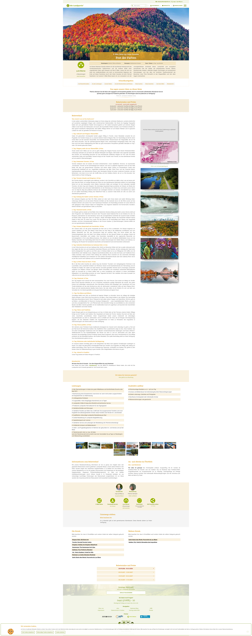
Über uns (101, 608)
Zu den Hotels (108, 83)
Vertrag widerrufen (134, 610)
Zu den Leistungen (97, 83)
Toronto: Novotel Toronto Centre (81, 542)
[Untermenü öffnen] (185, 5)
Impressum (101, 610)
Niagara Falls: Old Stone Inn (80, 539)
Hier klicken (112, 506)
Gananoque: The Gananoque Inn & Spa (83, 547)
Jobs (117, 608)
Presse (151, 610)
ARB (151, 608)
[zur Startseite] (73, 5)
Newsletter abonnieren (126, 592)
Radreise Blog (134, 608)
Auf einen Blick (160, 83)
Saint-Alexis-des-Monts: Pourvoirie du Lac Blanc (86, 557)
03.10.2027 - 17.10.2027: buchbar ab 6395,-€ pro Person (126, 109)
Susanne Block (119, 496)
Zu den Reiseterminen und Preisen (123, 83)
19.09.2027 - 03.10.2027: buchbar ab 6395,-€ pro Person (126, 108)
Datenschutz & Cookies (117, 610)
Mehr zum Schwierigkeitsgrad (159, 166)
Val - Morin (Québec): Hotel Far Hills (82, 552)
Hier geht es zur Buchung (126, 377)
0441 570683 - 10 (126, 600)
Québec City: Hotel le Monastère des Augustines (143, 542)
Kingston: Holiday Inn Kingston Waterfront (84, 544)
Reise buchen (138, 83)
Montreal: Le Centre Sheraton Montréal (83, 555)
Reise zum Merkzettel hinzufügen (139, 506)
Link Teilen (153, 506)
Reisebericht (170, 83)
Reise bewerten (149, 83)
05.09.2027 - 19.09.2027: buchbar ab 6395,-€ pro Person (126, 106)
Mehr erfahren (133, 496)
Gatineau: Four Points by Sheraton (82, 549)
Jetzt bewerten (81, 76)
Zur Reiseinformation (83, 83)
